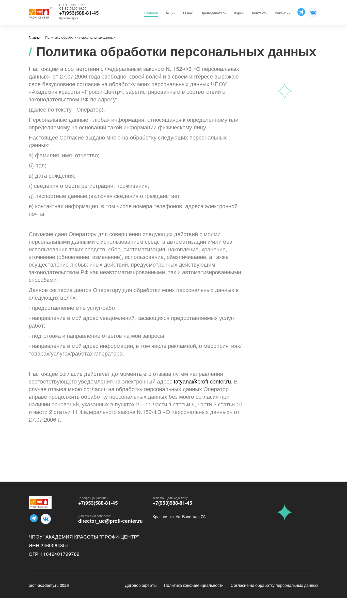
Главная (151, 12)
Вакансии (283, 12)
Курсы (239, 12)
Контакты (259, 12)
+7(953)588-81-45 (98, 503)
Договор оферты (141, 585)
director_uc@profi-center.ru (110, 521)
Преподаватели (213, 12)
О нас (188, 12)
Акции (171, 12)
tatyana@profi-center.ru (202, 381)
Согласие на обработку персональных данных (274, 585)
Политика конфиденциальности (194, 585)
